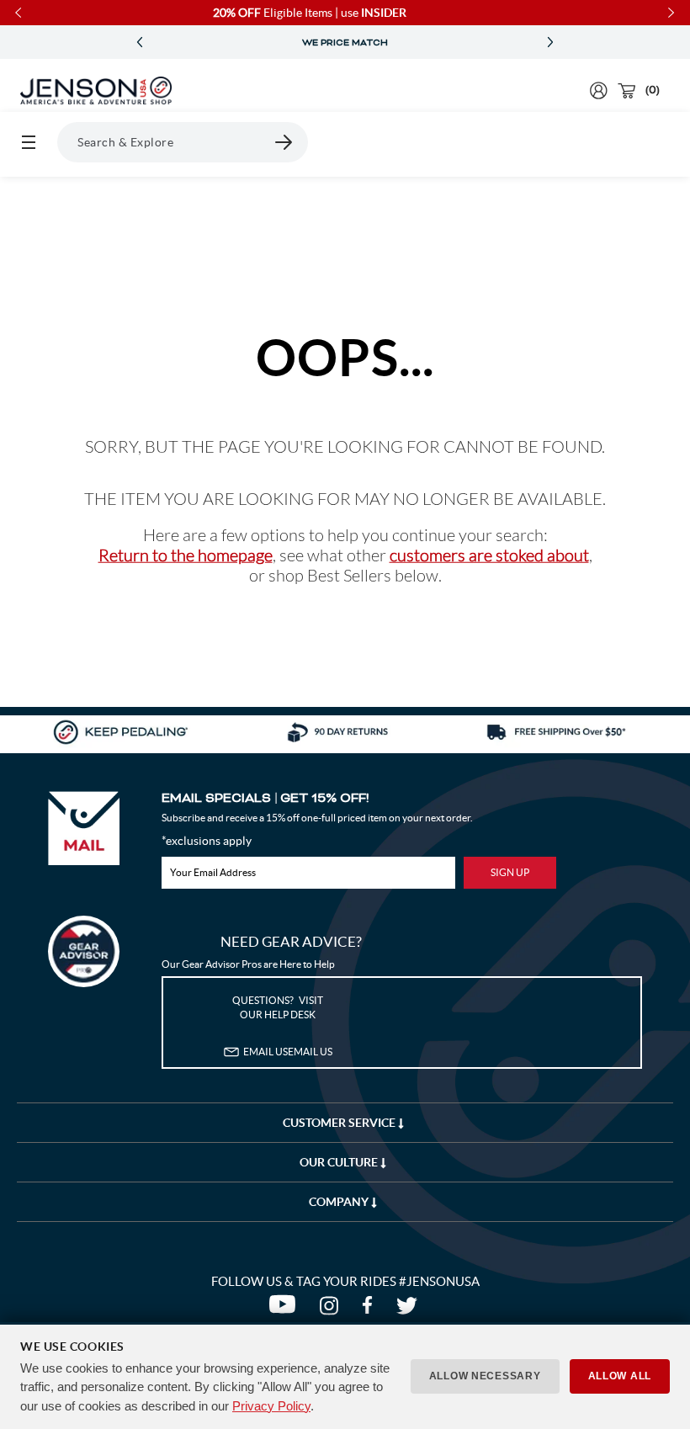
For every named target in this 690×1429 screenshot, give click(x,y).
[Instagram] (332, 1309)
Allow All (619, 1376)
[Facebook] (371, 1309)
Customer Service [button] (340, 1122)
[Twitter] (409, 1309)
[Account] (599, 90)
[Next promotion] (550, 42)
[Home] (96, 91)
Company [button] (340, 1202)
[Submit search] (284, 142)
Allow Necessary (485, 1376)
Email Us (287, 1051)
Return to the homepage (185, 555)
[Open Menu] (28, 142)
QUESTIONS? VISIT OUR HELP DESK (277, 1007)
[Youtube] (285, 1309)
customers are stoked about (489, 555)
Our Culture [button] (340, 1162)
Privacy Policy (271, 1406)
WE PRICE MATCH (345, 43)
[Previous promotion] (139, 42)
